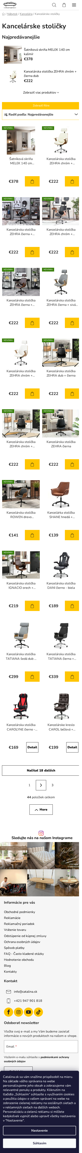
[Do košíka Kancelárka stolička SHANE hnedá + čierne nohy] (72, 535)
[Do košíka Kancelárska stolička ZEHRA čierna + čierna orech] (32, 252)
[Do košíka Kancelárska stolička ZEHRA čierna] (72, 464)
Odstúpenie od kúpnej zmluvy (25, 936)
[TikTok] (38, 1012)
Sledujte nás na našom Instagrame (42, 838)
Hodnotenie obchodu (19, 960)
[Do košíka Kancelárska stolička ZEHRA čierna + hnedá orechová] (32, 323)
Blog (7, 966)
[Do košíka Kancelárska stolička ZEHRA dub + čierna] (72, 393)
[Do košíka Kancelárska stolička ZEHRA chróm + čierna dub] (72, 181)
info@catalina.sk (25, 992)
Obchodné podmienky (19, 912)
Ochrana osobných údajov (22, 942)
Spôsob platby (14, 948)
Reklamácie (12, 918)
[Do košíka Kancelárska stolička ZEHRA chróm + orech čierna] (72, 252)
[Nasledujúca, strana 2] (41, 785)
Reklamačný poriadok (19, 924)
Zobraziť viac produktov (39, 92)
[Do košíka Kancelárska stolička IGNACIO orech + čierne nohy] (32, 606)
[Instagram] (18, 1012)
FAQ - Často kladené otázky (24, 954)
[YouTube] (28, 1012)
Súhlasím (39, 1143)
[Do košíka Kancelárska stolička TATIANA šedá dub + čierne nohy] (32, 676)
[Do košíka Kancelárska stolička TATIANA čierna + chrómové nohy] (72, 676)
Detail (32, 747)
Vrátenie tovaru (15, 930)
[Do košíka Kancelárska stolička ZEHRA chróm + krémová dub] (32, 393)
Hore (43, 809)
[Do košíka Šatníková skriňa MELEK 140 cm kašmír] (32, 181)
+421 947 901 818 (28, 1001)
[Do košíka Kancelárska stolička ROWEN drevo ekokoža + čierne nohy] (32, 535)
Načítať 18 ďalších (41, 770)
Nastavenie (39, 1130)
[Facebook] (8, 1012)
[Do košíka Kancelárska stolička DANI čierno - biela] (72, 606)
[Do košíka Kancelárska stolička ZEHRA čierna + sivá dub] (72, 323)
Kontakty (10, 971)
